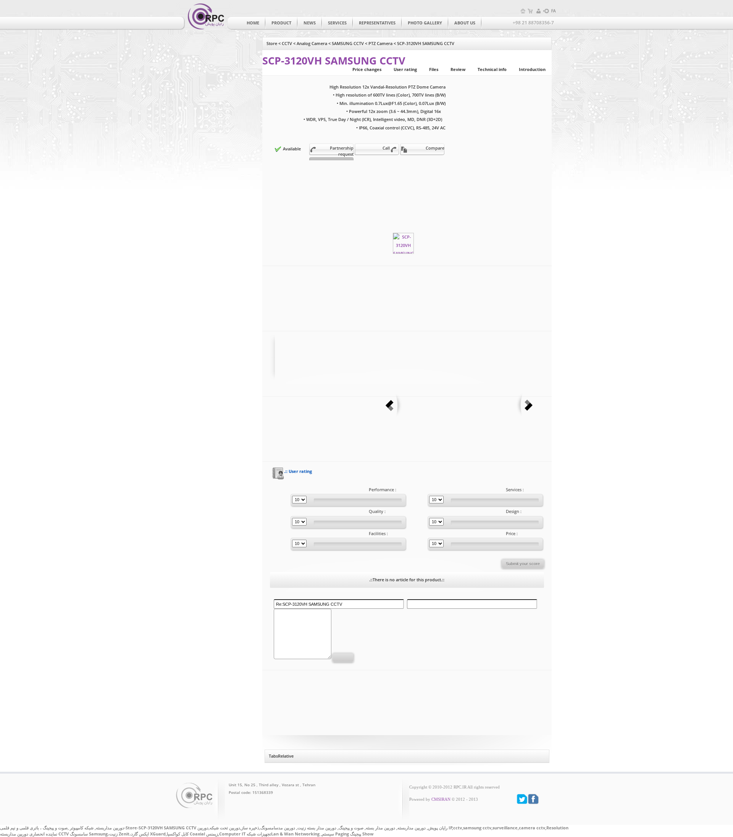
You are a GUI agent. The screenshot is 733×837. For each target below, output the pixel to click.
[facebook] (533, 799)
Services (337, 23)
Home (253, 23)
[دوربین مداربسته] (204, 16)
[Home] (523, 11)
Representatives (377, 23)
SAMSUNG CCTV (348, 43)
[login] (545, 11)
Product (281, 23)
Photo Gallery (425, 23)
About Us (464, 23)
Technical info (492, 69)
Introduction (532, 69)
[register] (538, 11)
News (310, 23)
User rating (405, 69)
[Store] (530, 11)
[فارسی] (553, 11)
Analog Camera (312, 43)
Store (271, 43)
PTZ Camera (380, 43)
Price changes (366, 69)
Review (457, 69)
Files (433, 69)
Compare (435, 148)
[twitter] (522, 799)
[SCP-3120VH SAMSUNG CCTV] (403, 243)
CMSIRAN (440, 799)
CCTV (287, 43)
